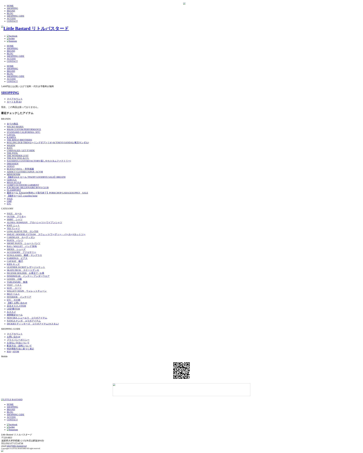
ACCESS (11, 18)
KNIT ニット (13, 225)
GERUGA (12, 180)
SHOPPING (12, 8)
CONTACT (12, 21)
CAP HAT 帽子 (15, 261)
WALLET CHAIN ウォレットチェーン (27, 291)
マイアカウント (15, 99)
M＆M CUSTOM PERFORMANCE (24, 129)
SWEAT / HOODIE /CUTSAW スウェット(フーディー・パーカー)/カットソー (46, 234)
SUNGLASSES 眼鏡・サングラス (24, 255)
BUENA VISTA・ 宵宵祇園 (20, 169)
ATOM (15, 351)
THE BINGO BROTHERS (19, 140)
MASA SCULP (14, 182)
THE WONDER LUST (18, 155)
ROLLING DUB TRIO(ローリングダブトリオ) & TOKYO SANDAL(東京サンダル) (48, 142)
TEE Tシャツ (13, 228)
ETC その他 (13, 300)
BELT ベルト (13, 294)
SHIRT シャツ (14, 219)
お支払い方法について (18, 343)
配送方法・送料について (19, 346)
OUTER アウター (16, 216)
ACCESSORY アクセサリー (21, 252)
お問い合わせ (13, 337)
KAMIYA (11, 137)
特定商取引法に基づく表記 (20, 349)
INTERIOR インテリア (19, 297)
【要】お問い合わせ (17, 303)
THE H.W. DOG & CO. (18, 158)
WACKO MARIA (15, 126)
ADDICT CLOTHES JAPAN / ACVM (25, 172)
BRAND (11, 11)
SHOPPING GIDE (15, 16)
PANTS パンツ (15, 240)
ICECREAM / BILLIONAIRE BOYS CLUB (28, 187)
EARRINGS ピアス (17, 258)
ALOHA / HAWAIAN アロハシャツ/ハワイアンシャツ (34, 222)
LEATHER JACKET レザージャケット (26, 267)
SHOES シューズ (16, 249)
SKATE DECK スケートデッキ (23, 270)
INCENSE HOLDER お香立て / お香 (25, 273)
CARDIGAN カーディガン (21, 237)
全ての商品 (12, 124)
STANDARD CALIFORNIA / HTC (23, 132)
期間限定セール (15, 315)
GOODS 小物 (14, 279)
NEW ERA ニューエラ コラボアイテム (27, 318)
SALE (10, 198)
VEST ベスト (14, 285)
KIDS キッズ (13, 264)
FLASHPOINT (14, 190)
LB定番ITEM (13, 309)
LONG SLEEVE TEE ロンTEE (22, 231)
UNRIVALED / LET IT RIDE (21, 150)
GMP (9, 201)
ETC (9, 204)
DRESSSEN (12, 163)
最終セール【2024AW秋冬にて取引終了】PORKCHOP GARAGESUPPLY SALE (47, 193)
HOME (10, 6)
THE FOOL (12, 153)
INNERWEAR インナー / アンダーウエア (28, 276)
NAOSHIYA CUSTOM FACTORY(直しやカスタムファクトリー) (39, 161)
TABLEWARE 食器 (17, 282)
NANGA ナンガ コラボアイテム (24, 321)
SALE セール (14, 213)
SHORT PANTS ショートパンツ (23, 243)
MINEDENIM (13, 174)
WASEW (11, 145)
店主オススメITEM (16, 306)
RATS (9, 148)
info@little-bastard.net (17, 446)
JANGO (10, 166)
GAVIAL (11, 135)
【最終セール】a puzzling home (22, 196)
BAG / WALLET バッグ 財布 (22, 246)
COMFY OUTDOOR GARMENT (23, 185)
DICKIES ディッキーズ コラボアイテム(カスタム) (33, 324)
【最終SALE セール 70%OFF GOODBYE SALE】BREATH (36, 177)
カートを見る (14, 102)
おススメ (11, 312)
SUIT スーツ (14, 288)
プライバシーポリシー (18, 340)
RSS (9, 351)
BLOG (10, 13)
